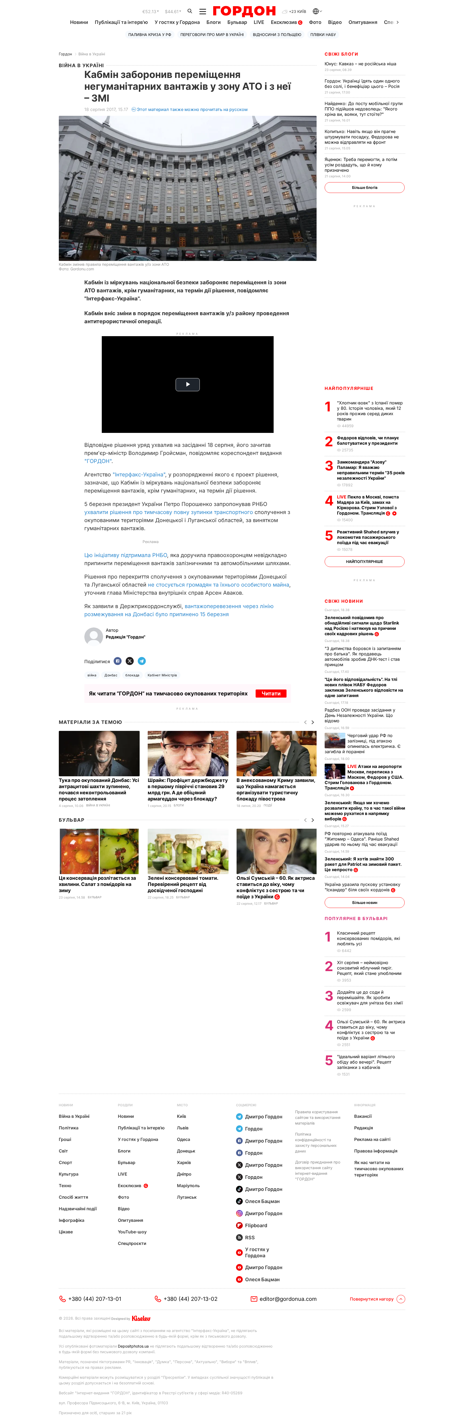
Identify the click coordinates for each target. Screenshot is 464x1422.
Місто (182, 1105)
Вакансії (363, 1116)
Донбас (110, 675)
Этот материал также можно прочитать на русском (192, 109)
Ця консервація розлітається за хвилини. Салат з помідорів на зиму (97, 884)
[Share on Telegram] (142, 661)
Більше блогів (365, 187)
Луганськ (187, 1197)
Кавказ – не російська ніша (361, 63)
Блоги (213, 22)
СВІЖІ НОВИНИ (344, 601)
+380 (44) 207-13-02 (191, 1299)
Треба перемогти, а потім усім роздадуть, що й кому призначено (361, 165)
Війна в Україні (91, 54)
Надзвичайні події (78, 1208)
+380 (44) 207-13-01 (94, 1299)
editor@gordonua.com (288, 1299)
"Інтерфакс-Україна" (139, 474)
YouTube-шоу (132, 1231)
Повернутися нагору (372, 1299)
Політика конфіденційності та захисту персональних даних (316, 1142)
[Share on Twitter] (130, 661)
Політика (68, 1127)
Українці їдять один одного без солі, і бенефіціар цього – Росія (363, 83)
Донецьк (186, 1151)
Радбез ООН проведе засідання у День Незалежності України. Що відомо (360, 715)
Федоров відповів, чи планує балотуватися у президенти (368, 440)
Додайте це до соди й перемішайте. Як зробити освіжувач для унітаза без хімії (370, 997)
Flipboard (256, 1225)
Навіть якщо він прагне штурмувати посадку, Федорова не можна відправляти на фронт (362, 137)
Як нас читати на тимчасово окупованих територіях (379, 1168)
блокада (132, 675)
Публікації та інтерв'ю (121, 22)
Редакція (363, 1127)
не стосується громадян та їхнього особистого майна (218, 584)
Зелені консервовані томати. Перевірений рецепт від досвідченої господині (183, 884)
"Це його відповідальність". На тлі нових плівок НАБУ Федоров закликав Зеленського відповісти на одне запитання (364, 687)
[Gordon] (244, 11)
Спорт (65, 1162)
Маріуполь (188, 1185)
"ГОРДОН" (97, 461)
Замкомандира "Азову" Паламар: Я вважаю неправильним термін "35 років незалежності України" (371, 470)
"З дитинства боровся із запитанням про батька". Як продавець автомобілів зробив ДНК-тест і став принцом (363, 656)
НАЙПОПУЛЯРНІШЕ (349, 388)
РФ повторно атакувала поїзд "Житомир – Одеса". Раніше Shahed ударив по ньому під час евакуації (362, 839)
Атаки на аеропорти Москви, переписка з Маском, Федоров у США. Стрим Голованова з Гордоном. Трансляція (364, 777)
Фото (315, 22)
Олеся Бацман (262, 1201)
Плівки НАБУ (323, 34)
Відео (335, 22)
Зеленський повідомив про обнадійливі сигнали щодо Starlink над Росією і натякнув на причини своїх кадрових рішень (362, 625)
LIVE (259, 22)
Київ (181, 1116)
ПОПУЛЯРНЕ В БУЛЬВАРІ (356, 918)
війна (92, 675)
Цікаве (66, 1231)
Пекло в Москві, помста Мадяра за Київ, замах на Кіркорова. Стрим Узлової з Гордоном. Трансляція (368, 505)
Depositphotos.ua (133, 1346)
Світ (63, 1151)
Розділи (125, 1105)
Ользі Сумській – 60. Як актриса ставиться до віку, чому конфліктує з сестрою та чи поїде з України (276, 887)
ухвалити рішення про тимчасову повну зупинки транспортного (168, 512)
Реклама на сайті (372, 1139)
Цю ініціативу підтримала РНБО (125, 555)
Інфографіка (71, 1220)
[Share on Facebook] (118, 661)
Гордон (65, 54)
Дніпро (184, 1174)
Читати (271, 693)
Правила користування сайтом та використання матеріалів (317, 1117)
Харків (184, 1162)
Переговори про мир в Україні (212, 34)
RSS (250, 1237)
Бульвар (237, 22)
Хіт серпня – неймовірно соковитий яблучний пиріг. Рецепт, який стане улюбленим (370, 968)
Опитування (363, 22)
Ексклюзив (284, 22)
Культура (68, 1174)
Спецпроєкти (132, 1243)
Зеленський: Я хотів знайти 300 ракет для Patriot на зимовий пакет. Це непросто (363, 864)
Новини (79, 22)
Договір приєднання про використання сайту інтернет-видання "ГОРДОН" (317, 1170)
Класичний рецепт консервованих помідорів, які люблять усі (368, 938)
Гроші (65, 1139)
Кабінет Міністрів (162, 675)
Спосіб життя (73, 1197)
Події (268, 805)
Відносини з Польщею (277, 34)
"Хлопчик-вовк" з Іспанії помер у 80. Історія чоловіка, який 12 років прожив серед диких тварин (370, 411)
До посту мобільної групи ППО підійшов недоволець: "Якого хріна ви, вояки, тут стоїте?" (364, 109)
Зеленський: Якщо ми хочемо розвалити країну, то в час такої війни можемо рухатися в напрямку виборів (365, 810)
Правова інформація (375, 1151)
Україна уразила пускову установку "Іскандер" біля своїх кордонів (362, 887)
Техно (65, 1185)
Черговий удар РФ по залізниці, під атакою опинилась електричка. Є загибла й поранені (363, 743)
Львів (183, 1127)
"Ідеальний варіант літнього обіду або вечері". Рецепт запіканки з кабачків (366, 1062)
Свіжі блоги (341, 54)
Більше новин (364, 902)
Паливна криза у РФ (149, 34)
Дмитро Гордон (263, 1116)
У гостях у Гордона (177, 22)
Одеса (183, 1139)
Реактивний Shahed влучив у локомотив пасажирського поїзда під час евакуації (368, 537)
